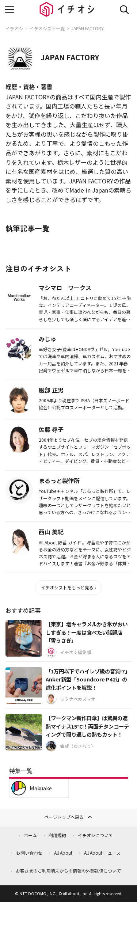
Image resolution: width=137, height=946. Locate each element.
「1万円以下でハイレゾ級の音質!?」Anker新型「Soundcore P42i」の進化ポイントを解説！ (88, 679)
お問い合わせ (29, 853)
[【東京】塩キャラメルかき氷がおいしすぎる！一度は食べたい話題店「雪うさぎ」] (23, 638)
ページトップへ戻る (64, 817)
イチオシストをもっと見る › (68, 587)
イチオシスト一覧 (47, 28)
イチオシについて (95, 835)
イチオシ (14, 28)
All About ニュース (102, 853)
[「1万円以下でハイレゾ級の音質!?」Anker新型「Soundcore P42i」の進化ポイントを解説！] (23, 685)
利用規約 (57, 835)
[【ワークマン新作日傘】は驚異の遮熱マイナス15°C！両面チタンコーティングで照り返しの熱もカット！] (23, 732)
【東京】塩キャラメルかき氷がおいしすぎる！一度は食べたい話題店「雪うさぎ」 (87, 632)
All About (63, 853)
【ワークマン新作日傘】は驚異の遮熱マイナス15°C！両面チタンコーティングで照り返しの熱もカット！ (87, 726)
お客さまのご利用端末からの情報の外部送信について (68, 870)
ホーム (30, 835)
